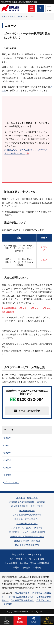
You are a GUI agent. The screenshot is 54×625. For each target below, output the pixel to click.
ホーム (4, 16)
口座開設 (31, 10)
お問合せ (37, 567)
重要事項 (20, 497)
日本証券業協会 (22, 593)
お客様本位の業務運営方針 (21, 502)
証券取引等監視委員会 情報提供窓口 (27, 536)
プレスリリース (11, 482)
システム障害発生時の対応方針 (27, 515)
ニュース (9, 430)
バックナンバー (16, 16)
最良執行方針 (36, 506)
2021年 (7, 475)
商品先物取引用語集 (39, 563)
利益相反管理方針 (27, 510)
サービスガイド (34, 554)
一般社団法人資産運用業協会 (20, 597)
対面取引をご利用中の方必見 (47, 622)
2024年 (7, 453)
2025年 (7, 445)
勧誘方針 (41, 502)
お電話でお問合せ (7, 622)
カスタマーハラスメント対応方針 (27, 528)
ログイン (40, 10)
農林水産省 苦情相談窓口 (27, 545)
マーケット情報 (36, 559)
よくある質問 (11, 563)
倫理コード (32, 497)
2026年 (7, 438)
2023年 (7, 460)
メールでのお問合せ (29, 410)
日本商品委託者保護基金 (22, 600)
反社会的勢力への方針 (27, 523)
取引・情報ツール (18, 559)
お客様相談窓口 (37, 532)
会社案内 (24, 563)
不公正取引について (18, 532)
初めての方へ (18, 554)
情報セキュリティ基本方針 (27, 519)
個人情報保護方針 (19, 506)
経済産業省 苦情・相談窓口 (27, 541)
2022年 (7, 468)
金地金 (16, 567)
